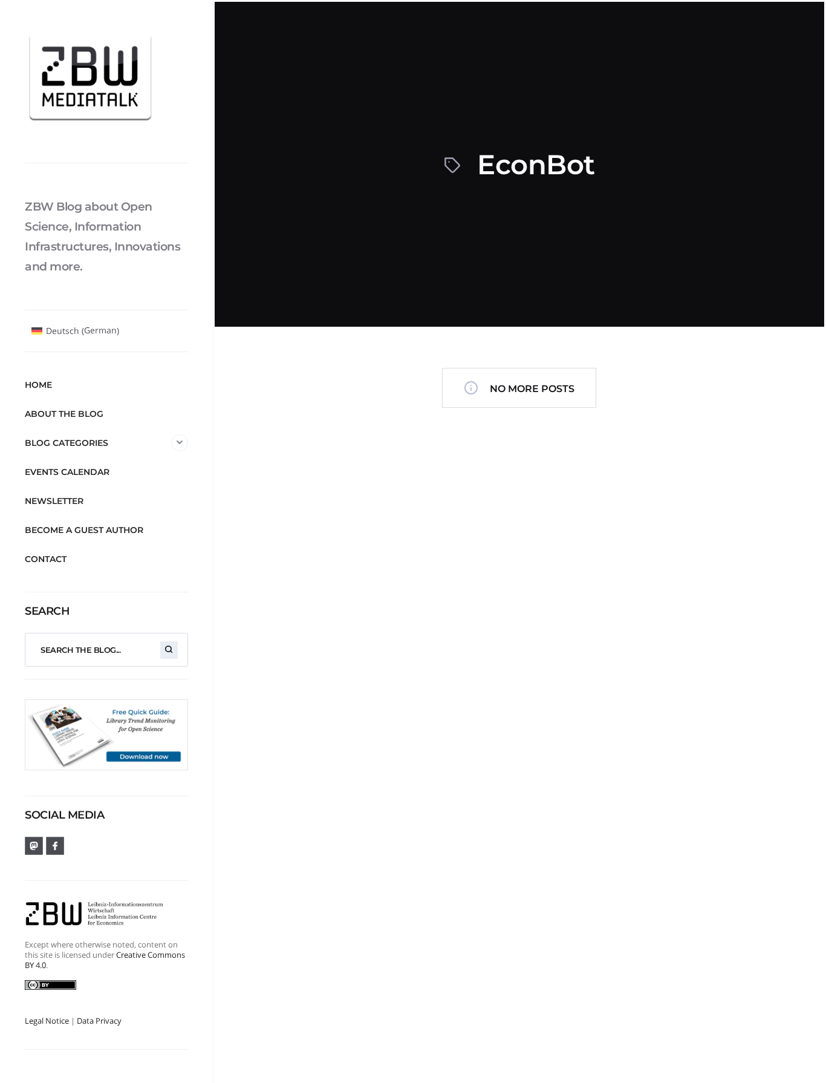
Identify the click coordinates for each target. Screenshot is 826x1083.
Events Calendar (67, 471)
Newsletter (54, 501)
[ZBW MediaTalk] (106, 81)
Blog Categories (66, 442)
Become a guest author (84, 530)
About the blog (64, 413)
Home (38, 384)
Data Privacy (99, 1020)
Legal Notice (47, 1020)
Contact (46, 559)
